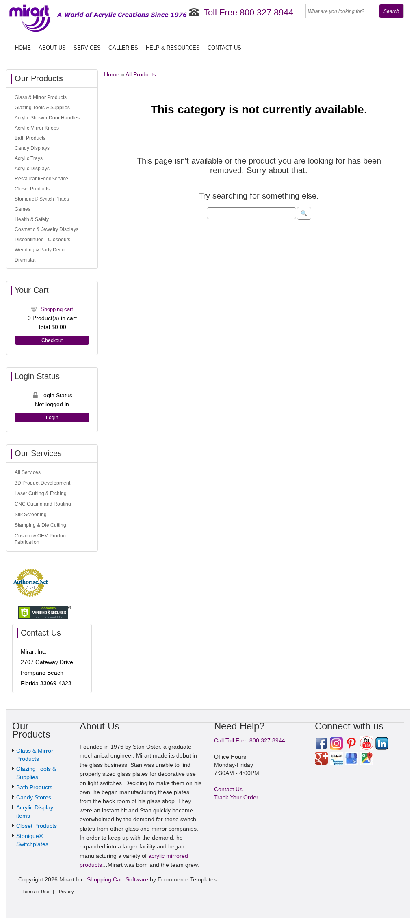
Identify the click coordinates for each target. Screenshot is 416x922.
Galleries (123, 48)
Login (52, 417)
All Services (28, 472)
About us (52, 48)
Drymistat (25, 260)
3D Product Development (42, 483)
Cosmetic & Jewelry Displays (46, 229)
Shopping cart (57, 309)
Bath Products (30, 138)
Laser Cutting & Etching (41, 493)
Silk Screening (31, 514)
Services (87, 48)
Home (23, 48)
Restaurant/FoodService (41, 179)
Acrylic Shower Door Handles (47, 118)
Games (22, 209)
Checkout (52, 340)
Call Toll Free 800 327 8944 (249, 740)
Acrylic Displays (32, 168)
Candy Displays (32, 148)
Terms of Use (35, 891)
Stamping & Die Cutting (40, 525)
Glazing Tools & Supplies (42, 107)
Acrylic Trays (29, 158)
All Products (141, 74)
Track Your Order (236, 797)
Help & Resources (173, 48)
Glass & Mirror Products (41, 97)
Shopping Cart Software (117, 879)
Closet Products (32, 189)
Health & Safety (32, 219)
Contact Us (224, 48)
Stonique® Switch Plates (42, 199)
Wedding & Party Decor (40, 250)
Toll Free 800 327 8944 (248, 12)
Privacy (66, 891)
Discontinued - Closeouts (42, 239)
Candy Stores (33, 797)
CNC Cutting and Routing (43, 504)
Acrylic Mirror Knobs (37, 128)
